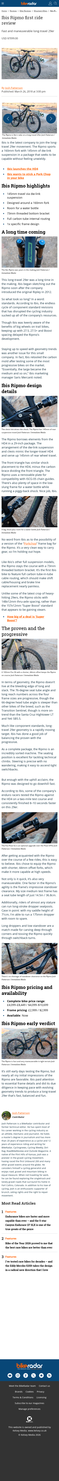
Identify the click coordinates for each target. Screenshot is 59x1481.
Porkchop (30, 543)
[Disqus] (29, 1320)
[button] (29, 121)
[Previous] (8, 118)
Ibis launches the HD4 (22, 169)
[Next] (51, 118)
